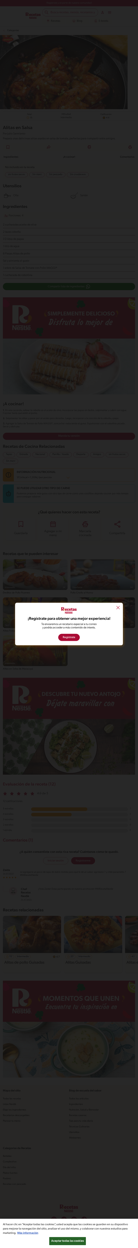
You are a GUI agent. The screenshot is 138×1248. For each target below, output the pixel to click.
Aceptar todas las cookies (67, 1241)
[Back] (118, 608)
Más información (27, 1233)
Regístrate (69, 637)
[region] (69, 1233)
